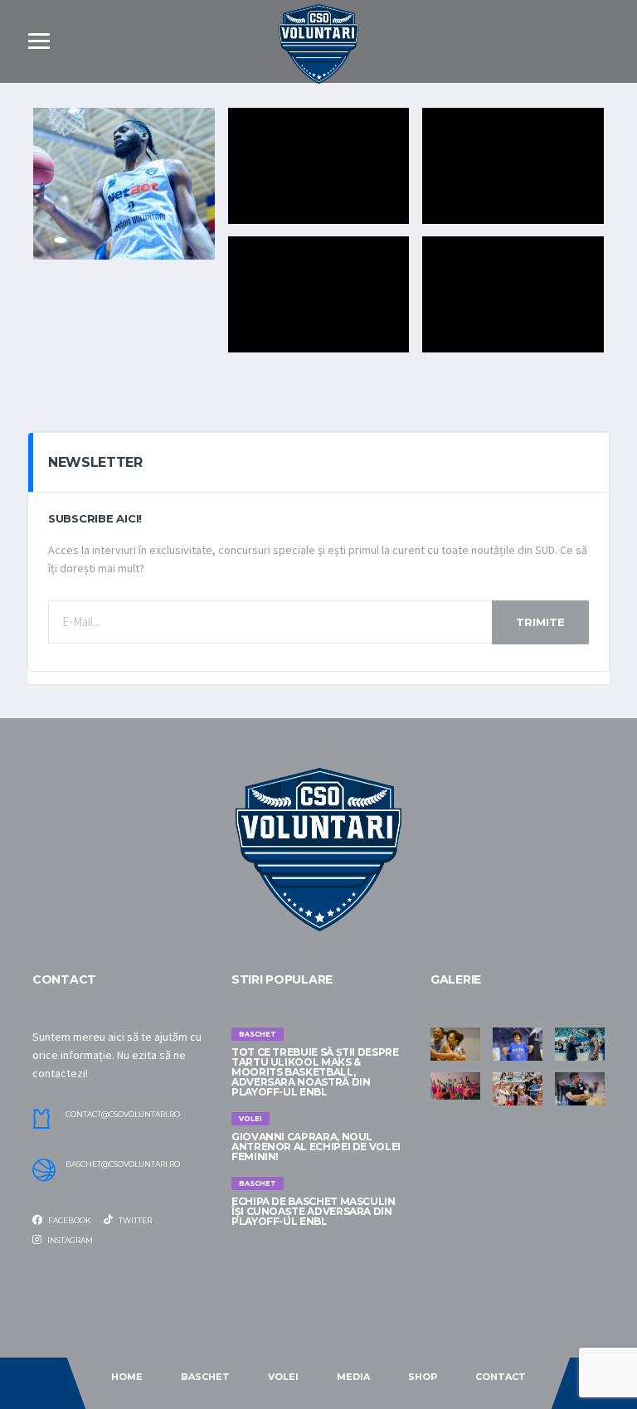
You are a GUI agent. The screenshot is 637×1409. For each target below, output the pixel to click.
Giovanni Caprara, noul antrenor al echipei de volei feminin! (316, 1146)
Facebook (68, 1220)
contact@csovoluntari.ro (123, 1114)
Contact (500, 1376)
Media (353, 1376)
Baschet (205, 1376)
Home (127, 1376)
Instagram (69, 1240)
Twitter (134, 1220)
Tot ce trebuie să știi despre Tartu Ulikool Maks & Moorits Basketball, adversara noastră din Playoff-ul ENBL (315, 1072)
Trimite (540, 622)
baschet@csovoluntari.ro (123, 1164)
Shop (422, 1376)
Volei (283, 1376)
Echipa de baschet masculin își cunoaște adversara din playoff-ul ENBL (313, 1211)
